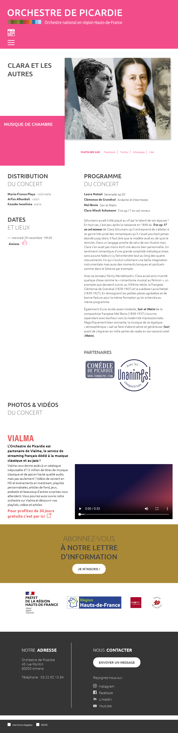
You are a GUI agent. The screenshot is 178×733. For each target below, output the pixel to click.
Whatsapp (139, 152)
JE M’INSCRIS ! (89, 569)
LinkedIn (105, 699)
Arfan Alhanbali (19, 199)
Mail (151, 152)
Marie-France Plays (21, 194)
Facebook (109, 152)
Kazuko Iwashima (20, 204)
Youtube (105, 705)
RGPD (44, 724)
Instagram (106, 686)
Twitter (124, 152)
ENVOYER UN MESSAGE (117, 662)
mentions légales (22, 724)
